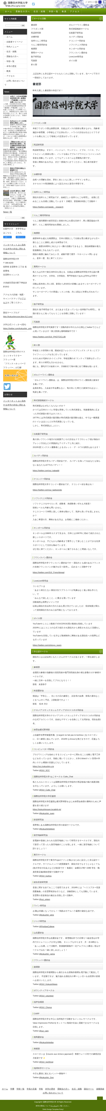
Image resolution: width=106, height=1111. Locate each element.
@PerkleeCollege (46, 926)
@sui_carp (44, 1031)
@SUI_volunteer (46, 996)
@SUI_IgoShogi (46, 1062)
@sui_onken (44, 899)
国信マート (89, 1089)
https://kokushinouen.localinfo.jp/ (47, 809)
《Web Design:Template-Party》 (53, 1109)
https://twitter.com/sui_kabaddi (46, 470)
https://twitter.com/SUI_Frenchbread (48, 572)
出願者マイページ (14, 42)
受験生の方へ (23, 11)
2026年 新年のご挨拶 (17, 191)
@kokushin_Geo (46, 1077)
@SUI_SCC (44, 770)
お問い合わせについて (14, 83)
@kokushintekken (47, 829)
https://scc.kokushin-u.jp (43, 766)
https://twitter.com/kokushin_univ (17, 328)
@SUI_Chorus (45, 1007)
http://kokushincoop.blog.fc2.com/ (17, 316)
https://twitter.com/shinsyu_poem (47, 645)
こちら (54, 1106)
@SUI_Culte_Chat (47, 790)
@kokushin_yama (47, 954)
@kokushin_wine (46, 915)
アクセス (75, 11)
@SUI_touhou (45, 876)
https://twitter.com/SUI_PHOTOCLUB (49, 337)
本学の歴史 (11, 66)
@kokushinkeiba (46, 1042)
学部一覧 (53, 11)
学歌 (41, 1089)
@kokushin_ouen (46, 813)
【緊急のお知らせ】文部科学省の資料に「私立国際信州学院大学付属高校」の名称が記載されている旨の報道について (14, 145)
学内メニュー (12, 47)
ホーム (8, 11)
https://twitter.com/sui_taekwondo (47, 490)
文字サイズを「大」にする (100, 2)
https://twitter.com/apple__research (48, 207)
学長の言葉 (32, 1089)
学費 (12, 1089)
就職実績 (100, 1089)
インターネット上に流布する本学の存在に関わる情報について (14, 249)
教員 (64, 11)
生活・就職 (39, 11)
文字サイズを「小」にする (96, 2)
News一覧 (7, 212)
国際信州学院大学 (49, 1102)
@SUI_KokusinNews (48, 984)
